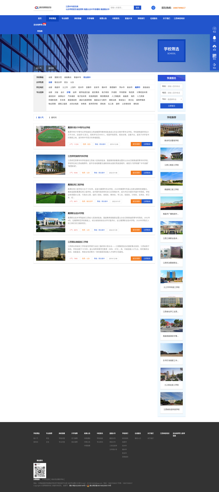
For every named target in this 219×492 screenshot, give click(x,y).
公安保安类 (126, 104)
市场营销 (122, 92)
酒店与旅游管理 (85, 100)
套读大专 (113, 438)
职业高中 (87, 77)
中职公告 (87, 442)
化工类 (110, 104)
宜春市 (88, 87)
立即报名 (147, 144)
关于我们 (166, 18)
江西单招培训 (179, 18)
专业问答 (62, 442)
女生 (47, 442)
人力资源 (140, 96)
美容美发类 (72, 100)
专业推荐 (65, 18)
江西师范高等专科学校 (78, 156)
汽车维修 (71, 96)
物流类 (131, 92)
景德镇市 (113, 87)
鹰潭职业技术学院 (76, 213)
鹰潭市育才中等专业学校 (79, 127)
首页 (40, 18)
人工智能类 (116, 96)
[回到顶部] (216, 482)
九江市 (65, 87)
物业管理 (52, 104)
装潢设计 (61, 96)
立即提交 (171, 106)
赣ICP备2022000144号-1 (78, 486)
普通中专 (77, 77)
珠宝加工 (122, 100)
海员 (132, 96)
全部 (50, 77)
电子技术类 (81, 96)
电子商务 (105, 92)
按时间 (51, 68)
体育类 (83, 104)
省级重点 (67, 77)
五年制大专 (113, 449)
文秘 (56, 92)
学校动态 (100, 438)
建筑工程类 (62, 104)
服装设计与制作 (100, 100)
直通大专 (128, 18)
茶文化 (131, 100)
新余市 (129, 87)
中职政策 (87, 446)
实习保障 (74, 438)
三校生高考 (113, 446)
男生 (47, 438)
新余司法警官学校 (57, 479)
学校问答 (62, 438)
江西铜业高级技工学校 (78, 241)
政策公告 (103, 18)
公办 (72, 82)
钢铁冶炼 (112, 100)
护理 (68, 92)
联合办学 (58, 82)
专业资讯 (100, 442)
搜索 (137, 7)
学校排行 (141, 18)
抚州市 (81, 87)
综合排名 (125, 438)
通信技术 (52, 96)
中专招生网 (46, 479)
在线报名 (153, 18)
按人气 (38, 68)
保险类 (136, 104)
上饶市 (73, 87)
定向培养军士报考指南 (40, 27)
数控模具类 (104, 96)
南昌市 (57, 87)
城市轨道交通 (84, 92)
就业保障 (74, 442)
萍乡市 (122, 87)
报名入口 (138, 438)
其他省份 (146, 87)
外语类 (114, 92)
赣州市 (104, 87)
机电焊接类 (93, 96)
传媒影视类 (53, 100)
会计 (62, 92)
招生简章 (136, 144)
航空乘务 (95, 92)
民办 (66, 82)
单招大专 (113, 442)
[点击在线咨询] (214, 46)
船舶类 (125, 96)
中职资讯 (115, 18)
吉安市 (96, 87)
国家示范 (58, 77)
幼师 (74, 92)
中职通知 (87, 438)
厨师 (118, 104)
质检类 (103, 104)
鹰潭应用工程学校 (76, 184)
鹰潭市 (137, 87)
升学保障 (90, 18)
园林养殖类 (140, 100)
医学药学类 (93, 104)
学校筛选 (52, 18)
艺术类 (62, 100)
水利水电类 (74, 104)
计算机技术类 (142, 92)
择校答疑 (77, 18)
